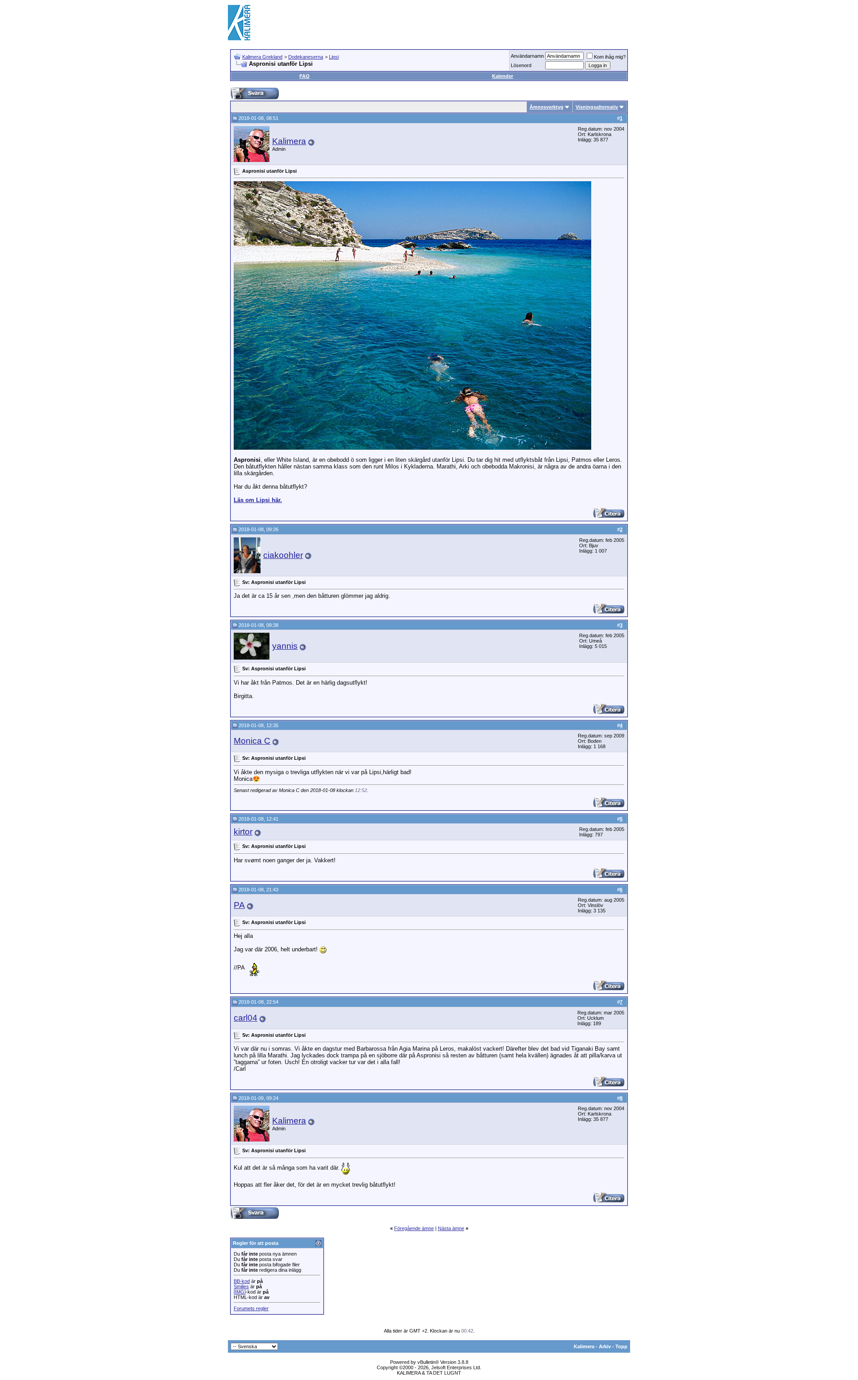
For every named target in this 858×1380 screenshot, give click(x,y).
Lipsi (334, 57)
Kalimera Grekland (262, 57)
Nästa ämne (451, 1228)
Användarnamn (527, 56)
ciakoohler (283, 555)
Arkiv (605, 1346)
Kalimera (289, 141)
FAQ (304, 76)
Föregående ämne (414, 1228)
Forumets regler (251, 1308)
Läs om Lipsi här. (258, 500)
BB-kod (242, 1281)
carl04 (245, 1017)
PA (239, 905)
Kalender (502, 76)
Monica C (252, 740)
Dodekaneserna (305, 57)
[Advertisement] (467, 22)
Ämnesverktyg (547, 107)
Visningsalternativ (597, 107)
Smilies (241, 1286)
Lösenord (521, 65)
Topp (621, 1346)
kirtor (243, 831)
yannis (285, 646)
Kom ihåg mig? (610, 57)
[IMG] (240, 1292)
